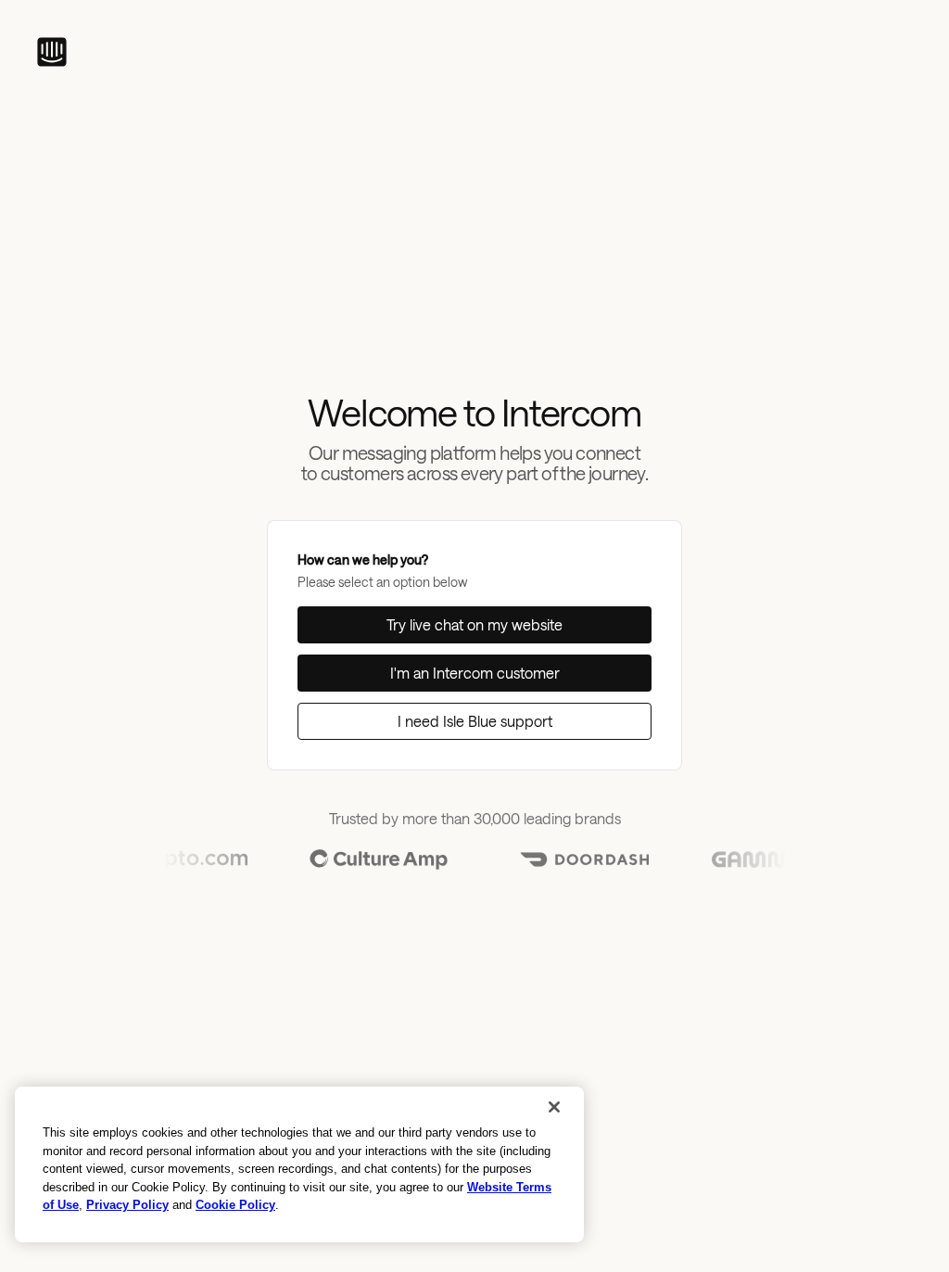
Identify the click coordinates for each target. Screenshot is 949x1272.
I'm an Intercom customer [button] (475, 672)
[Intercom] (52, 52)
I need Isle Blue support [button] (475, 721)
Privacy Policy (127, 1205)
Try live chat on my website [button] (474, 624)
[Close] (554, 1107)
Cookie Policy (235, 1205)
